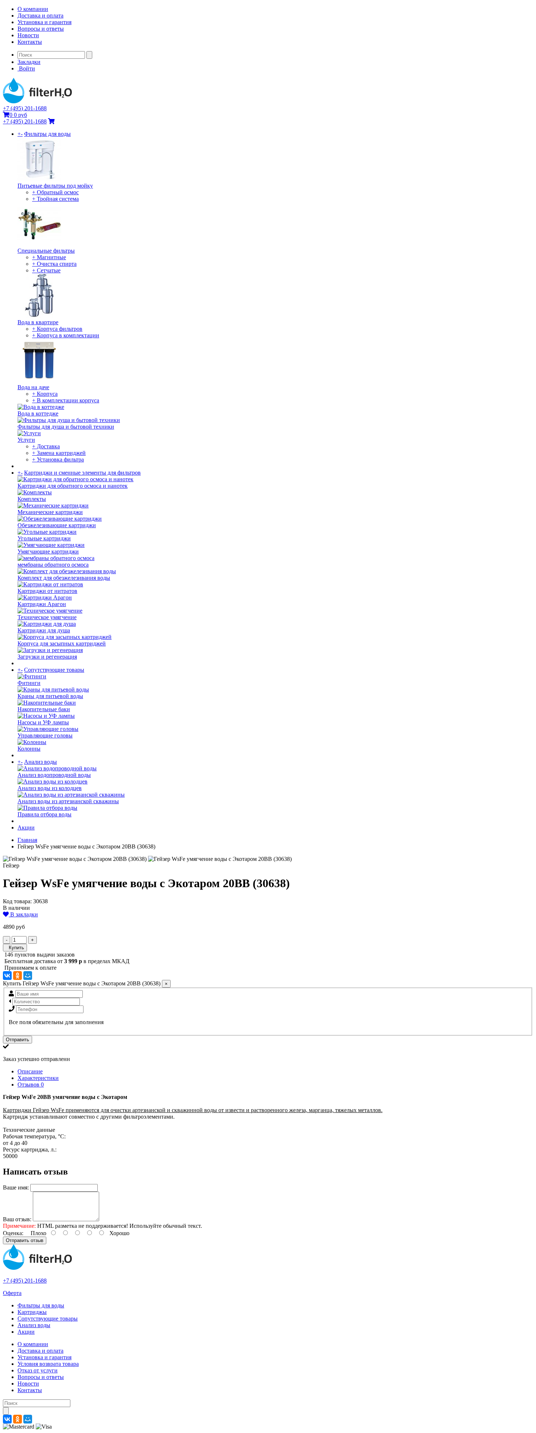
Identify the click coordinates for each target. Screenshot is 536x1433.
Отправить (17, 1039)
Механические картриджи (50, 512)
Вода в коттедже (38, 413)
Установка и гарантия (44, 22)
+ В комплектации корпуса (65, 400)
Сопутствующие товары (54, 670)
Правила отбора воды (44, 814)
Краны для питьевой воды (50, 696)
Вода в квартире (38, 322)
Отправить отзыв (24, 1240)
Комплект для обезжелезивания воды (64, 578)
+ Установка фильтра (58, 459)
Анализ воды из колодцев (50, 788)
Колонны (29, 749)
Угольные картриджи (44, 538)
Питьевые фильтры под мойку (55, 186)
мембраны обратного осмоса (53, 565)
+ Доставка (46, 446)
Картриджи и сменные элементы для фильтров (82, 473)
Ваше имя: (16, 1187)
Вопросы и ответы (41, 29)
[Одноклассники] (17, 975)
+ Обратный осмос (55, 192)
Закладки (29, 62)
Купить (15, 947)
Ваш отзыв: (17, 1219)
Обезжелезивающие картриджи (57, 525)
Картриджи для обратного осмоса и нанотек (73, 486)
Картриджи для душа (44, 630)
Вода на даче (33, 387)
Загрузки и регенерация (47, 657)
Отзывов (31, 1084)
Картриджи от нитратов (47, 591)
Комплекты (32, 499)
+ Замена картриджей (59, 453)
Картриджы (32, 1312)
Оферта (12, 1293)
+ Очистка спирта (54, 264)
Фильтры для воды (47, 134)
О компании (33, 9)
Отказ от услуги (38, 1370)
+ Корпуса (45, 394)
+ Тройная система (55, 199)
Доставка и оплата (40, 15)
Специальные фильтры (46, 251)
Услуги (26, 440)
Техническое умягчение (47, 617)
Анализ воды (40, 762)
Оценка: (13, 1233)
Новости (28, 35)
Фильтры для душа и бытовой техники (66, 427)
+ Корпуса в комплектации (65, 335)
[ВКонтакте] (7, 975)
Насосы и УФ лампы (43, 722)
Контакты (30, 42)
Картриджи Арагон (42, 604)
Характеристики (38, 1078)
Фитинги (29, 683)
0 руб (18, 115)
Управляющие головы (45, 735)
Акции (26, 827)
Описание (30, 1071)
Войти (26, 68)
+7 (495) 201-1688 (25, 108)
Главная (27, 840)
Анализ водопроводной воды (54, 775)
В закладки (23, 914)
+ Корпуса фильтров (57, 329)
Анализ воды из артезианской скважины (68, 801)
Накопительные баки (44, 709)
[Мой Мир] (27, 975)
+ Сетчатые (46, 270)
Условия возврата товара (48, 1364)
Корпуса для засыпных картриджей (62, 643)
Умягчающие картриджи (48, 551)
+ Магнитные (49, 257)
